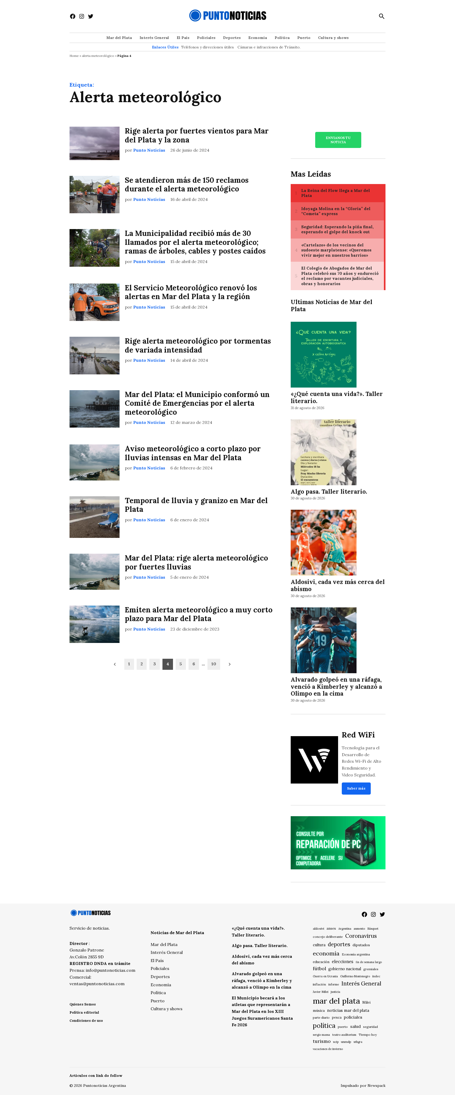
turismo (322, 1041)
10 (213, 663)
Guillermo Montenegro (355, 976)
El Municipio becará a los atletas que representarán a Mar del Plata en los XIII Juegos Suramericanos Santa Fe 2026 (262, 1011)
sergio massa (321, 1035)
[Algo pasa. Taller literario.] (324, 453)
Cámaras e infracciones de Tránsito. (269, 47)
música (319, 1010)
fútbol (319, 968)
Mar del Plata (119, 37)
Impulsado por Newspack (363, 1085)
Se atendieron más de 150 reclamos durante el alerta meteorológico (187, 184)
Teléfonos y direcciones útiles (207, 47)
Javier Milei (320, 992)
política (324, 1025)
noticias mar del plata (348, 1010)
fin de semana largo (369, 962)
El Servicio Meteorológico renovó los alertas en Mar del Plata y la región (191, 292)
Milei (366, 1002)
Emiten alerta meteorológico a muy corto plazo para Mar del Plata (199, 614)
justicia (335, 992)
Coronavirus (361, 935)
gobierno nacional (344, 969)
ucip (336, 1042)
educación (321, 962)
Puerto (303, 37)
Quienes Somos (83, 1004)
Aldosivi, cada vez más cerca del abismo (338, 585)
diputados (361, 945)
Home (74, 56)
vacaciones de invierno (328, 1049)
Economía (257, 37)
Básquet (372, 928)
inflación (319, 984)
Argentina (344, 928)
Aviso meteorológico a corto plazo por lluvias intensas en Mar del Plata (193, 453)
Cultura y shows (333, 37)
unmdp (346, 1042)
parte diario (321, 1017)
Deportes (232, 37)
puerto (343, 1027)
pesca (337, 1017)
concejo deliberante (328, 937)
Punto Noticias (149, 150)
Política (282, 37)
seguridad (370, 1027)
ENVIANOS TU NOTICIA (338, 140)
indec (376, 976)
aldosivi (318, 928)
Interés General (154, 37)
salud (355, 1026)
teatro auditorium (344, 1035)
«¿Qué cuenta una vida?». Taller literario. (337, 397)
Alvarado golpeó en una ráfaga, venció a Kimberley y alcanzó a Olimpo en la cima (336, 686)
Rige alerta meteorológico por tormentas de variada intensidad (198, 345)
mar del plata (336, 1001)
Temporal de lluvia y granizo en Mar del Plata (196, 505)
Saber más (356, 788)
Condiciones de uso (86, 1020)
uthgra (358, 1042)
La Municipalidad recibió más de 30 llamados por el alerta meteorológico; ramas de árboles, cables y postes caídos (195, 242)
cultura (319, 944)
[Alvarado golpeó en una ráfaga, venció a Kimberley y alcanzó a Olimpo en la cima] (324, 641)
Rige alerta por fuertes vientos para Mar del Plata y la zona (197, 135)
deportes (339, 944)
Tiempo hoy (368, 1035)
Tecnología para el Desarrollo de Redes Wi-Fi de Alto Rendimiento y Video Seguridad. (361, 761)
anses (331, 928)
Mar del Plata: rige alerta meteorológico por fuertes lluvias (196, 562)
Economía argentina (356, 954)
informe (333, 984)
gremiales (370, 969)
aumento (359, 928)
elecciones (342, 961)
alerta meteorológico (98, 56)
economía (326, 953)
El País (183, 37)
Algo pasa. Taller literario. (329, 491)
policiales (353, 1017)
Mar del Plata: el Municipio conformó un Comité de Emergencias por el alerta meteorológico (197, 403)
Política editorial (84, 1012)
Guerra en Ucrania (325, 976)
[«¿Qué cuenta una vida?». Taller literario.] (324, 355)
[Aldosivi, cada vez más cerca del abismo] (324, 543)
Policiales (206, 37)
